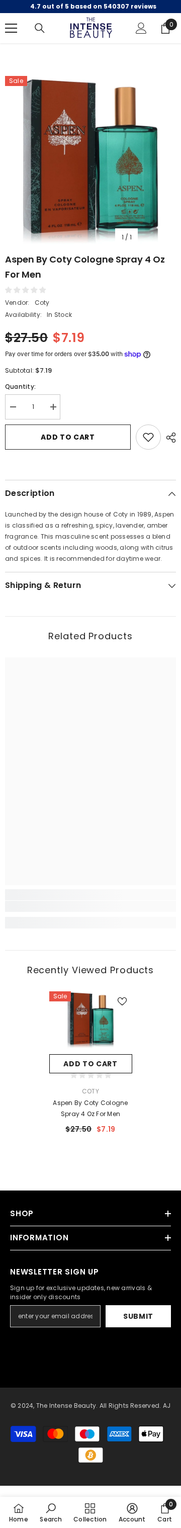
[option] (90, 161)
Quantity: (20, 386)
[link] (90, 906)
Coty (42, 302)
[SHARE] (168, 438)
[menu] (11, 28)
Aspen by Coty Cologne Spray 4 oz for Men (90, 1108)
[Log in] (141, 28)
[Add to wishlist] (148, 437)
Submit (138, 1316)
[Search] (40, 28)
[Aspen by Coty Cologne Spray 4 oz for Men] (90, 1020)
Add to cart (68, 437)
